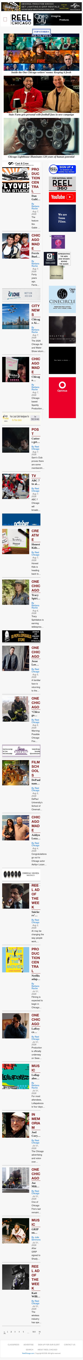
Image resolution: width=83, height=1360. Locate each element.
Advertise (29, 1345)
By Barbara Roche (35, 206)
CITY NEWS (36, 310)
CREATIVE (35, 535)
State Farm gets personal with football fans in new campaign (41, 114)
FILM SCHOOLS (36, 768)
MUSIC (36, 1068)
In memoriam (36, 1121)
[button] (5, 19)
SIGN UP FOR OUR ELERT (49, 1345)
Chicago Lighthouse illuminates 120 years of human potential (41, 156)
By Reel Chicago (35, 447)
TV (34, 476)
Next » (39, 1332)
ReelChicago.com (28, 1353)
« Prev (4, 1332)
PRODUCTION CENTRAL (36, 180)
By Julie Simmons (36, 1238)
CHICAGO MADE (36, 241)
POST (35, 431)
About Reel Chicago (47, 1350)
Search (29, 1350)
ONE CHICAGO (36, 585)
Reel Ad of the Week (36, 896)
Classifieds (13, 1345)
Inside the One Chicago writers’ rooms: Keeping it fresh (41, 72)
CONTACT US (69, 1345)
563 (34, 1331)
